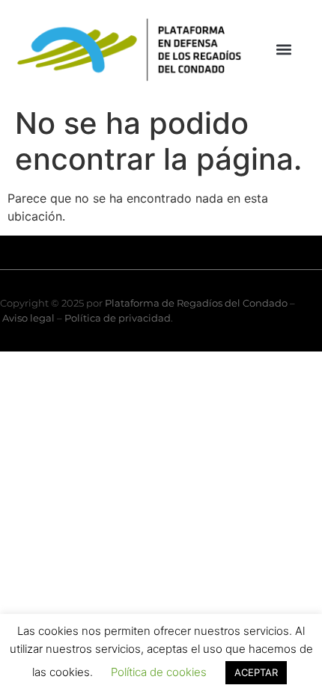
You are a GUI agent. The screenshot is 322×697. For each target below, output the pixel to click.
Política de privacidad (117, 318)
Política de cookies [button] (159, 672)
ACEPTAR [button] (256, 672)
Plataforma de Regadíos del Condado (196, 303)
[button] (284, 49)
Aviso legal (28, 318)
